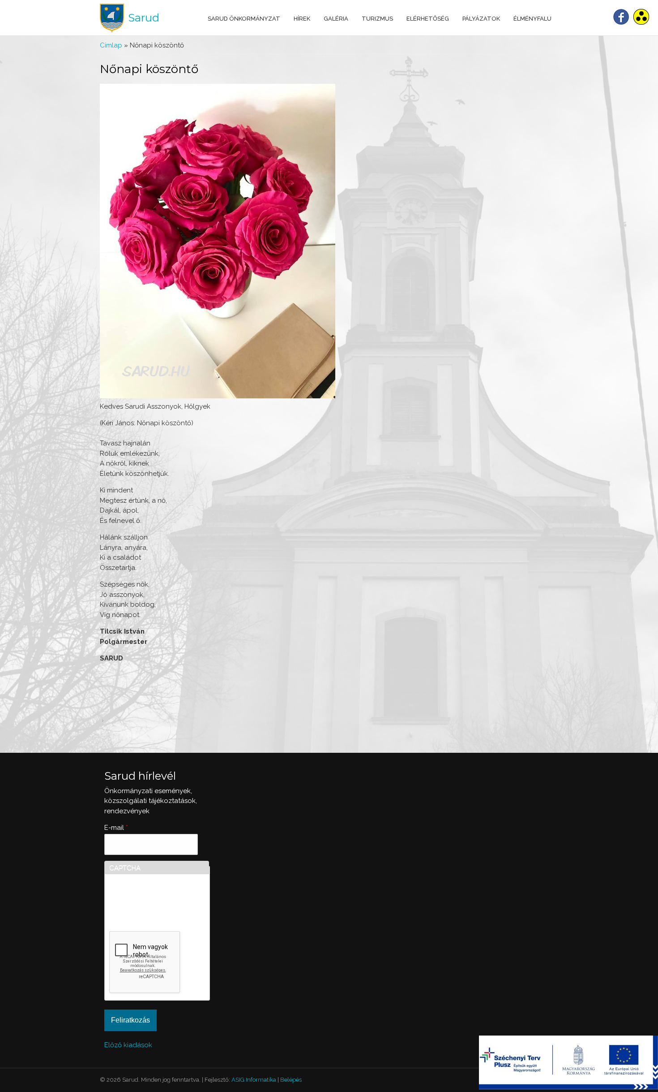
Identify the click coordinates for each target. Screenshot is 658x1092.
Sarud (143, 17)
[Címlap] (112, 18)
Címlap (111, 45)
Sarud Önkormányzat (244, 18)
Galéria (336, 18)
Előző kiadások (128, 1045)
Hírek (302, 18)
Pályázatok (481, 18)
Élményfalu (532, 18)
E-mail (116, 828)
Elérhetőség (427, 18)
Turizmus (377, 18)
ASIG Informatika (253, 1079)
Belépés (291, 1079)
